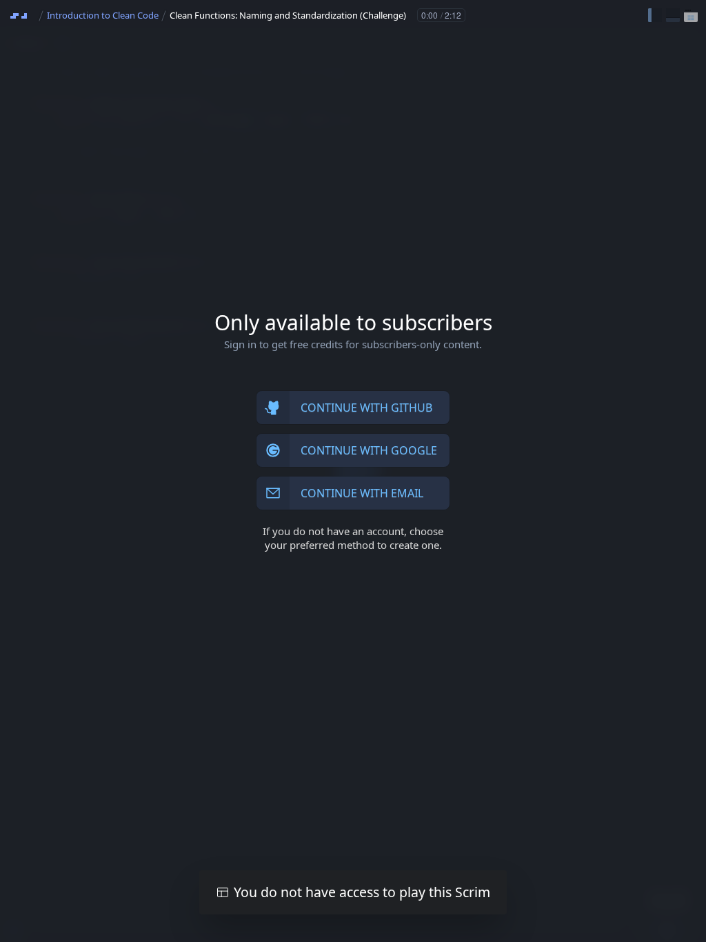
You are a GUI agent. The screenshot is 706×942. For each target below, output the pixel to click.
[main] (353, 471)
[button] (655, 15)
